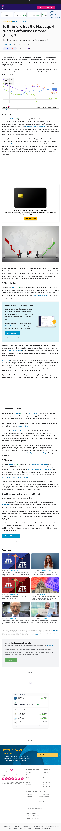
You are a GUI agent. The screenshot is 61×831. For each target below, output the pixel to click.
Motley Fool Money (47, 787)
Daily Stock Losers (55, 17)
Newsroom (29, 779)
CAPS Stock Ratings (44, 794)
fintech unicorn (33, 413)
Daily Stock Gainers (53, 15)
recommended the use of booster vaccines (15, 477)
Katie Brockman (14, 570)
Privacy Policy (16, 826)
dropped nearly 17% (18, 430)
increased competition (34, 469)
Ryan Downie (8, 44)
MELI (13, 287)
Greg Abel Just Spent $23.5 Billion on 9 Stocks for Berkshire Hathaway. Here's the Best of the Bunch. (15, 622)
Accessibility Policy (38, 826)
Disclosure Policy (27, 826)
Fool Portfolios (46, 782)
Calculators (42, 799)
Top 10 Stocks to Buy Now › (46, 7)
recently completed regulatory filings (19, 144)
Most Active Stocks (53, 12)
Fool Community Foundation (33, 815)
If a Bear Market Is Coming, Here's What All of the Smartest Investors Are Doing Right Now (44, 573)
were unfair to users (24, 426)
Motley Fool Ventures (31, 813)
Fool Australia (29, 794)
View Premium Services (47, 755)
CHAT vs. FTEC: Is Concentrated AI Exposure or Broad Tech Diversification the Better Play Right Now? (15, 574)
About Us (28, 772)
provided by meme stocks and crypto (36, 453)
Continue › (10, 660)
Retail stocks (6, 360)
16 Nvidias (50, 645)
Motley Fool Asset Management (34, 808)
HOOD (18, 413)
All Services (46, 772)
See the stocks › (12, 333)
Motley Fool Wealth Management (34, 811)
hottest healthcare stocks (40, 464)
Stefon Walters (43, 618)
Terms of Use (7, 826)
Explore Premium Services (19, 21)
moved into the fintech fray (40, 295)
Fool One (45, 784)
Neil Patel (42, 594)
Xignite (14, 783)
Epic (44, 777)
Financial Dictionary (44, 801)
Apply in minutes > (30, 218)
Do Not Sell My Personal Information (43, 828)
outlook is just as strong (14, 350)
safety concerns (47, 469)
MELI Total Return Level (7, 110)
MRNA (11, 464)
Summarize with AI (34, 48)
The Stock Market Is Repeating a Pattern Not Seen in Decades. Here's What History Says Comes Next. (44, 622)
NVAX (11, 119)
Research (28, 777)
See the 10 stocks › (11, 536)
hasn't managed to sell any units (35, 126)
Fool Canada (29, 796)
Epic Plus (45, 779)
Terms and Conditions (25, 828)
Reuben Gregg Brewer (45, 570)
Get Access (16, 705)
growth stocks (27, 368)
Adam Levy (13, 618)
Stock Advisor (46, 775)
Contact (28, 782)
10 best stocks (9, 326)
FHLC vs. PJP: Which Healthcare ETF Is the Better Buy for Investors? (14, 597)
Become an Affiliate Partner (33, 818)
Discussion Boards (44, 796)
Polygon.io (20, 783)
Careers (28, 775)
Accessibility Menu (30, 1)
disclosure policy (34, 634)
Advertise (28, 784)
